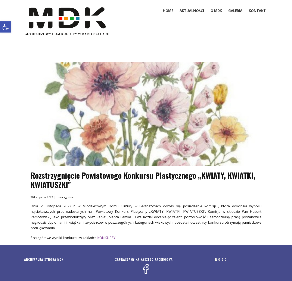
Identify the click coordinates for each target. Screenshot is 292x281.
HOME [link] (168, 10)
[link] (5, 27)
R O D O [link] (221, 259)
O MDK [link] (216, 10)
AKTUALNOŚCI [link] (192, 10)
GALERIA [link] (235, 10)
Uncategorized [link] (66, 197)
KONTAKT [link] (257, 10)
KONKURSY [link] (106, 237)
